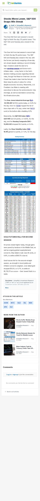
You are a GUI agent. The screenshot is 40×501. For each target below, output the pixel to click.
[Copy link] (29, 32)
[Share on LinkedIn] (18, 32)
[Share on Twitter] (10, 32)
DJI (31, 100)
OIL (25, 303)
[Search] (35, 10)
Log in (9, 374)
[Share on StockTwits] (14, 32)
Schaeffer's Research (24, 25)
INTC (32, 108)
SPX (28, 116)
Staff (12, 25)
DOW (18, 106)
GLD (19, 303)
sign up (15, 374)
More (6, 287)
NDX (30, 303)
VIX (29, 129)
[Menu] (3, 3)
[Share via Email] (26, 32)
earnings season (13, 68)
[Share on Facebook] (22, 32)
